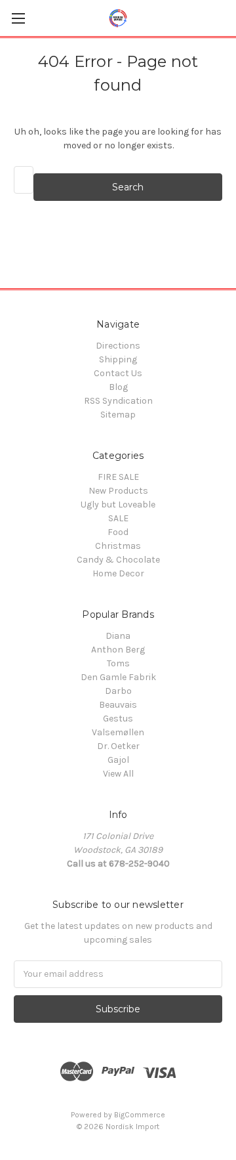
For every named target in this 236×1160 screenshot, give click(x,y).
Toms (118, 663)
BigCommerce (139, 1114)
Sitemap (118, 414)
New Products (118, 490)
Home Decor (118, 573)
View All (118, 773)
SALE (118, 518)
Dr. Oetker (118, 746)
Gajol (118, 759)
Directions (118, 345)
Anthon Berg (118, 649)
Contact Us (118, 373)
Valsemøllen (118, 732)
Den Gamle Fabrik (118, 677)
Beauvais (118, 704)
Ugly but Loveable (118, 504)
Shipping (118, 359)
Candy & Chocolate (118, 559)
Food (118, 532)
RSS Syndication (118, 400)
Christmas (118, 545)
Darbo (118, 691)
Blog (118, 387)
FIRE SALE (118, 477)
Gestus (118, 718)
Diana (118, 635)
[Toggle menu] (18, 18)
